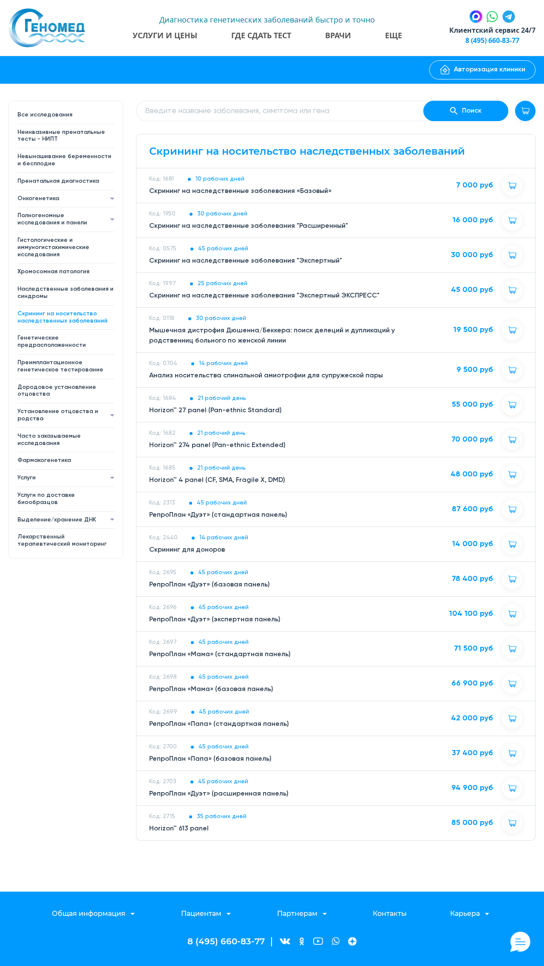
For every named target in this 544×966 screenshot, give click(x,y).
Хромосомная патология (53, 272)
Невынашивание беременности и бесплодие (64, 160)
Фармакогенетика (44, 460)
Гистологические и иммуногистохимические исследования (53, 247)
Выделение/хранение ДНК (56, 520)
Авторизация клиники (489, 69)
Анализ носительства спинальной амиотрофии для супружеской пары (266, 375)
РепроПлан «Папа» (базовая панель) (210, 759)
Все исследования (44, 115)
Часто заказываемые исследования (49, 439)
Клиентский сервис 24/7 (492, 30)
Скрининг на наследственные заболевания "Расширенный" (248, 226)
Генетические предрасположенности (51, 341)
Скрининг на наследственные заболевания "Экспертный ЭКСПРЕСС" (264, 295)
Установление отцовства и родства (57, 415)
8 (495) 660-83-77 (492, 40)
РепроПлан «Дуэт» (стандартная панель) (218, 515)
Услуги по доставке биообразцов (46, 498)
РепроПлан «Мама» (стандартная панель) (220, 654)
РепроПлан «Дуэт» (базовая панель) (209, 584)
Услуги (26, 478)
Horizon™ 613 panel (179, 828)
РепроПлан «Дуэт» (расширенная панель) (219, 793)
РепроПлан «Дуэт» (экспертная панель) (214, 619)
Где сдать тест (261, 35)
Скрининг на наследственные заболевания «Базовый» (240, 191)
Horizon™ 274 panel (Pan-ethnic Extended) (217, 445)
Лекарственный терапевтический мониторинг (62, 540)
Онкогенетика (38, 198)
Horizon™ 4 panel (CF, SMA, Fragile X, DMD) (217, 480)
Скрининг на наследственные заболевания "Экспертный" (245, 261)
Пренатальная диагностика (58, 181)
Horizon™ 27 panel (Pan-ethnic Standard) (215, 410)
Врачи (338, 35)
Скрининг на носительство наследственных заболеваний (62, 317)
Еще (393, 35)
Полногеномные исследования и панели (52, 219)
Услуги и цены (165, 35)
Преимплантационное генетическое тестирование (60, 366)
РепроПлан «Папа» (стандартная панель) (219, 724)
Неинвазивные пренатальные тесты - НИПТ (61, 135)
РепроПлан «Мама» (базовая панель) (211, 689)
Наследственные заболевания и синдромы (65, 292)
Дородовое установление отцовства (56, 390)
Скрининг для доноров (187, 550)
